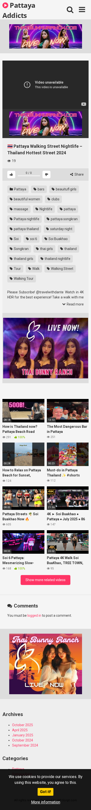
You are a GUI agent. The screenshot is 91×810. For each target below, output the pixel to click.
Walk (36, 269)
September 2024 (25, 745)
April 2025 (20, 730)
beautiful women (26, 199)
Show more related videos (45, 580)
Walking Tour (23, 278)
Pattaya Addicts (18, 9)
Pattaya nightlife (26, 219)
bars (40, 189)
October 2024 (22, 740)
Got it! (45, 791)
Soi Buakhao (58, 239)
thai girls (46, 249)
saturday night (61, 229)
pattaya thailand (26, 229)
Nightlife (45, 209)
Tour (17, 269)
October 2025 (22, 725)
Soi (16, 239)
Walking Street (61, 269)
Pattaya (19, 189)
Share (79, 174)
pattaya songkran (64, 219)
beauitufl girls (65, 189)
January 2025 (22, 735)
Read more (75, 304)
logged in (34, 615)
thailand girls (23, 259)
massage (20, 209)
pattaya (69, 209)
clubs (55, 199)
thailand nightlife (57, 259)
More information (45, 802)
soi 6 (33, 239)
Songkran (21, 249)
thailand (70, 249)
